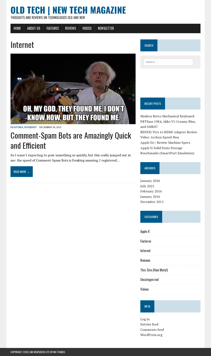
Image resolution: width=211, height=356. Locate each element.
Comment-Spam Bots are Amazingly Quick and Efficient (71, 140)
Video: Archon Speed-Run (159, 137)
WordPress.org (151, 334)
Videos (86, 28)
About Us (33, 28)
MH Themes (59, 352)
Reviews (70, 28)
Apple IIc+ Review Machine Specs (165, 142)
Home (17, 28)
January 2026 (150, 180)
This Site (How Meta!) (154, 270)
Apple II (145, 231)
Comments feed (152, 329)
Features (53, 28)
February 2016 (151, 191)
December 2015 (152, 201)
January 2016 (150, 196)
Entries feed (149, 324)
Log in (145, 319)
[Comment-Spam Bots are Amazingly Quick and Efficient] (73, 121)
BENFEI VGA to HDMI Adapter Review (168, 132)
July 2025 (147, 186)
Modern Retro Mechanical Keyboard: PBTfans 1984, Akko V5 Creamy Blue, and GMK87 (168, 121)
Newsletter (106, 28)
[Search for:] (168, 61)
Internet (30, 127)
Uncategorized (149, 279)
